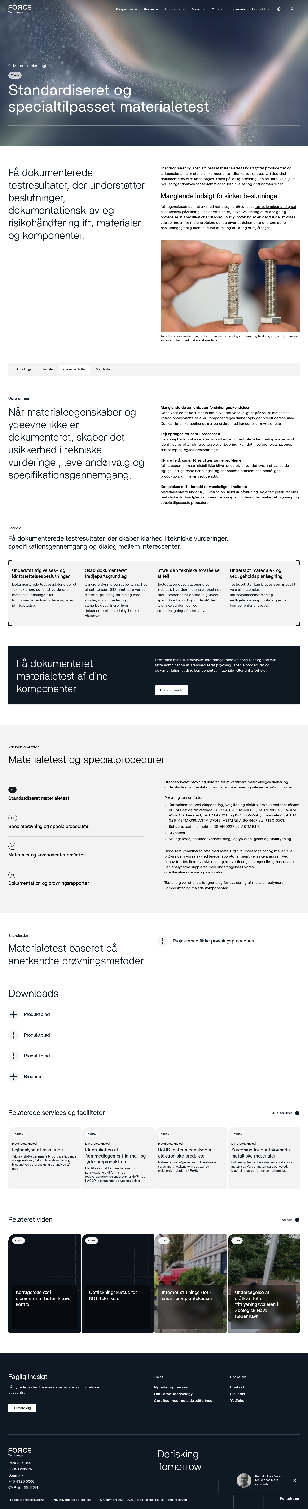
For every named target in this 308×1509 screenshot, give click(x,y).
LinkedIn (237, 1394)
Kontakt (258, 9)
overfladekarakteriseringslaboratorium (196, 872)
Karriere (239, 9)
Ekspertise (124, 9)
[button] (267, 1480)
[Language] (279, 9)
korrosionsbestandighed (275, 207)
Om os (217, 9)
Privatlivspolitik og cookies (72, 1500)
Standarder (103, 369)
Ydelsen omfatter (74, 369)
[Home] (21, 9)
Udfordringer (24, 369)
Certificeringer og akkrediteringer (184, 1401)
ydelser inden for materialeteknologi (191, 223)
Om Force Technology (173, 1394)
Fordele (48, 369)
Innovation (173, 9)
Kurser (149, 9)
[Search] (293, 9)
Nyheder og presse (171, 1387)
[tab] (76, 794)
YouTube (237, 1401)
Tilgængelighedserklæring (26, 1500)
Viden (196, 9)
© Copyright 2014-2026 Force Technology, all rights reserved (143, 1500)
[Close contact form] (294, 1480)
